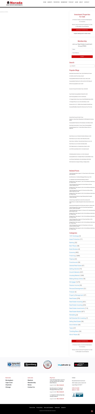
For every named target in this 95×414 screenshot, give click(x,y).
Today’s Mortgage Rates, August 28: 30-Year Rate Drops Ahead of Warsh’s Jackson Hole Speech (81, 208)
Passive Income (74, 285)
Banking (71, 242)
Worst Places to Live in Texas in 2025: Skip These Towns (79, 138)
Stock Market (73, 325)
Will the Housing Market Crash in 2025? (76, 83)
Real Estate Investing (75, 302)
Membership (64, 2)
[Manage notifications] (92, 411)
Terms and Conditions (48, 407)
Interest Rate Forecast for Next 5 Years (76, 117)
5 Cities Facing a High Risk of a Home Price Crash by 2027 (79, 199)
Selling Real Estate (75, 321)
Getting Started (74, 269)
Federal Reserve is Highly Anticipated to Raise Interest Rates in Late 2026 (81, 202)
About (81, 2)
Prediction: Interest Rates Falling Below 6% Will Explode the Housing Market (81, 120)
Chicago (8, 387)
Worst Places (73, 334)
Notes (30, 385)
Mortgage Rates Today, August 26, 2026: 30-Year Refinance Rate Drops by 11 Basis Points (82, 223)
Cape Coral (8, 382)
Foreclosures (73, 262)
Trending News (74, 331)
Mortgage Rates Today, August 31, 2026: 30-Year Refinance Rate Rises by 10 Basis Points (82, 182)
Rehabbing (72, 315)
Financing (72, 256)
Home (44, 2)
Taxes (71, 328)
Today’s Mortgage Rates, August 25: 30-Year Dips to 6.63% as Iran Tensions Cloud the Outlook (81, 226)
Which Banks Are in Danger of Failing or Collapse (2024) (79, 161)
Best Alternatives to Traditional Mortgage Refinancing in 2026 (56, 389)
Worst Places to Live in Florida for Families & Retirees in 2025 (80, 136)
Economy (72, 252)
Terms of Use (32, 407)
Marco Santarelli (60, 385)
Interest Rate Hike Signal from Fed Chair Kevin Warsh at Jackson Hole (81, 205)
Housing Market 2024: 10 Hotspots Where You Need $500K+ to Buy (81, 156)
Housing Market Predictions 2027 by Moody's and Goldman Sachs (81, 122)
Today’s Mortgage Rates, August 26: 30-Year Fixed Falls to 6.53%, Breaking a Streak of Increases (80, 220)
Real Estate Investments (77, 308)
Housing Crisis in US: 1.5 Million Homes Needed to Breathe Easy (80, 104)
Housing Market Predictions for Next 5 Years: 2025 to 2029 (79, 78)
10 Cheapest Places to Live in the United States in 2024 (79, 101)
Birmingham (9, 380)
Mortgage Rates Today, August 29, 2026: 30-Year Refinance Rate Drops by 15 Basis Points (82, 194)
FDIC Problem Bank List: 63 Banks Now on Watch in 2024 (79, 146)
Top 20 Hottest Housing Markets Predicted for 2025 (78, 94)
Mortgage (72, 282)
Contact (86, 2)
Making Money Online (76, 279)
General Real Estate (75, 265)
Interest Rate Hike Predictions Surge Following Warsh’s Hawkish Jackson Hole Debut (80, 197)
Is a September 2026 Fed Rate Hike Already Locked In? (79, 179)
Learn (76, 2)
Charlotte (8, 385)
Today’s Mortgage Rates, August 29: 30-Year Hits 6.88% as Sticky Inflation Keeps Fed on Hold (80, 191)
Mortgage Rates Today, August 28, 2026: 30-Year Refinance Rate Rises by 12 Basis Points (82, 214)
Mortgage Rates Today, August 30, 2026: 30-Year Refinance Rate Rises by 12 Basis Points (82, 188)
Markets (50, 2)
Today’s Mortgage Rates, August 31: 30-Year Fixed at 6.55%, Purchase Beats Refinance (81, 174)
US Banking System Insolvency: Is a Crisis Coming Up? (79, 154)
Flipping (71, 259)
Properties (57, 2)
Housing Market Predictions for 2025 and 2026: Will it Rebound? (80, 81)
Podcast (71, 2)
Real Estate (72, 298)
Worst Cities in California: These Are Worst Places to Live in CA (80, 141)
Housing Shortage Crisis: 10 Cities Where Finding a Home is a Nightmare (80, 128)
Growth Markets (74, 272)
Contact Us (31, 387)
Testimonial (57, 407)
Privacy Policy (39, 407)
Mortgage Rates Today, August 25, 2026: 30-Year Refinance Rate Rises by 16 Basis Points (82, 229)
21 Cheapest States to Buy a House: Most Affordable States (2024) (81, 99)
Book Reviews (73, 249)
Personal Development (76, 288)
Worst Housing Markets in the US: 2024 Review (77, 96)
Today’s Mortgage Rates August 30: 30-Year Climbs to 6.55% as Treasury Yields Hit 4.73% (80, 185)
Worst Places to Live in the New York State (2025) (78, 143)
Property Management (76, 295)
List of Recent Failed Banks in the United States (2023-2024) (80, 159)
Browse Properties (82, 29)
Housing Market (74, 275)
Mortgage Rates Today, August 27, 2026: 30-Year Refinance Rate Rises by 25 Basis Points (82, 217)
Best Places (73, 246)
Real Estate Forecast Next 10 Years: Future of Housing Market (80, 125)
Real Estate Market (75, 311)
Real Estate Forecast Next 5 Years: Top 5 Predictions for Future (80, 73)
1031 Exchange (74, 236)
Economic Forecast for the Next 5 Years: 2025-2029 (78, 88)
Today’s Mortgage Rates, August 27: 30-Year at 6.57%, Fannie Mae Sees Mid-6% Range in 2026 (82, 211)
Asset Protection (74, 239)
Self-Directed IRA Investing (77, 318)
